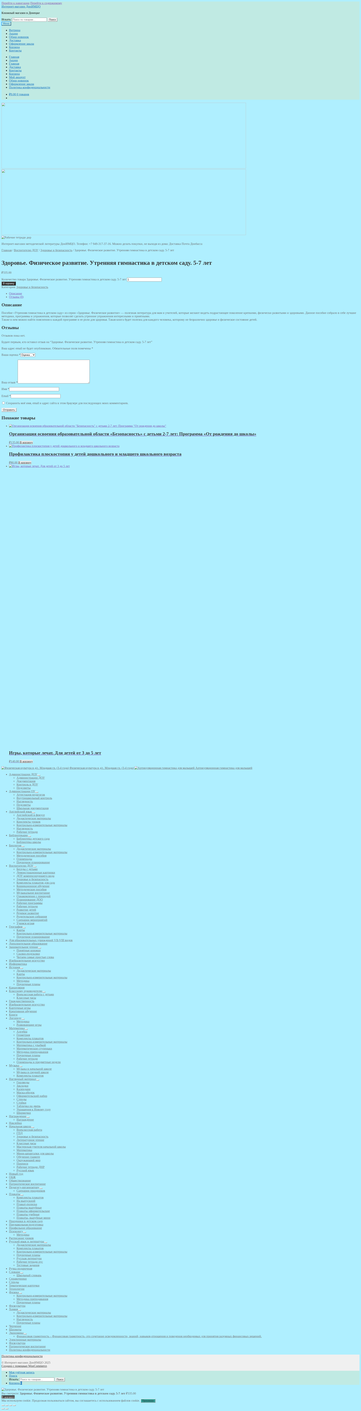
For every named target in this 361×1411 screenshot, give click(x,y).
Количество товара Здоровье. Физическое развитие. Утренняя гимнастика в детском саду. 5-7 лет (64, 279)
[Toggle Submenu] (38, 775)
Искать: (6, 19)
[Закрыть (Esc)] (14, 1405)
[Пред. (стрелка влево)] (3, 1408)
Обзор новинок (19, 37)
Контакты (15, 50)
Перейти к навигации (16, 3)
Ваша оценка (11, 354)
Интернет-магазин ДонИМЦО (21, 6)
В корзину (8, 283)
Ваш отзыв (10, 382)
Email (6, 396)
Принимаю (148, 1400)
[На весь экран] (6, 1405)
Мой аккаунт (17, 77)
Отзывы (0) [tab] (16, 296)
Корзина (14, 47)
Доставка (15, 40)
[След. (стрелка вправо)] (6, 1408)
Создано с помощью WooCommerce (24, 1366)
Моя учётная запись (21, 1372)
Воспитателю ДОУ (26, 250)
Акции (13, 33)
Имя (5, 389)
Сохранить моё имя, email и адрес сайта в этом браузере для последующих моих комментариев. (67, 403)
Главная (14, 56)
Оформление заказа (21, 43)
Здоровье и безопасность (56, 250)
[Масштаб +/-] (3, 1405)
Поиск (52, 19)
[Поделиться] (10, 1405)
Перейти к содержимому (46, 3)
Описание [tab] (15, 293)
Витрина (14, 30)
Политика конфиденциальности (29, 87)
